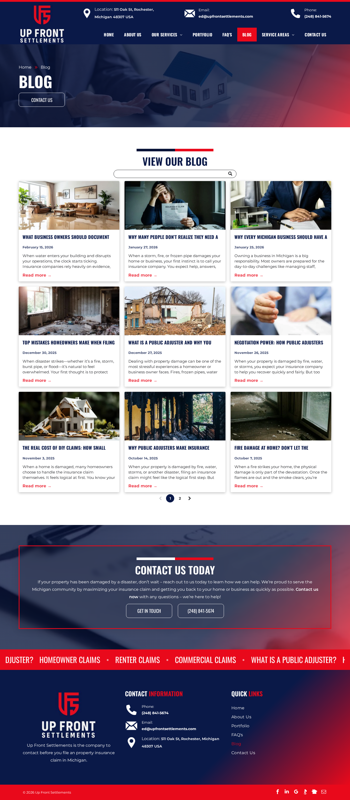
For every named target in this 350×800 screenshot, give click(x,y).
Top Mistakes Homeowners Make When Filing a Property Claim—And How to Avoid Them (69, 342)
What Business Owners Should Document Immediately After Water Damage (66, 237)
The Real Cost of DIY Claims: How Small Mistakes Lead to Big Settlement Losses (64, 447)
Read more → (37, 275)
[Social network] (305, 792)
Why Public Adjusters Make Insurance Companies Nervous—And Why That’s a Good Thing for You (168, 447)
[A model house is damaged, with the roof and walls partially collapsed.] (69, 416)
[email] (323, 792)
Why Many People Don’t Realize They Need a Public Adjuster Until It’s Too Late (173, 237)
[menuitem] (109, 34)
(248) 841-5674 (317, 16)
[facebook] (277, 792)
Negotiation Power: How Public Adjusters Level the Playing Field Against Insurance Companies (278, 342)
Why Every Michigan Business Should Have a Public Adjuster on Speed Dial (280, 237)
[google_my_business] (296, 792)
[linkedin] (286, 792)
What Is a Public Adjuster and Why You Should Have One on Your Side (169, 342)
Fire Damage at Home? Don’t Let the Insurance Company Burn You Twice (272, 447)
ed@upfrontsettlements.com (226, 16)
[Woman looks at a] (175, 205)
